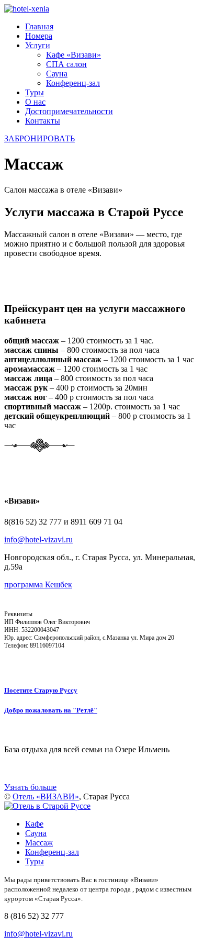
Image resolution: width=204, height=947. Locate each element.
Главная (39, 26)
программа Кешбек (38, 584)
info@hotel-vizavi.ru (38, 539)
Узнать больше (30, 787)
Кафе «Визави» (73, 54)
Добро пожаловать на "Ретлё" (50, 710)
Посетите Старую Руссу (40, 690)
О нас (35, 101)
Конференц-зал (73, 83)
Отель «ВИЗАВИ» (46, 796)
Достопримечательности (69, 111)
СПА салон (66, 64)
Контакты (42, 120)
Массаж (39, 842)
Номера (38, 35)
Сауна (56, 73)
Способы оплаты (30, 661)
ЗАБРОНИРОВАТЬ (39, 138)
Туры (34, 92)
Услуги (37, 45)
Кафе (34, 823)
